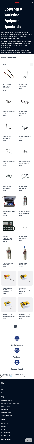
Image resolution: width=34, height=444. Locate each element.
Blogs (3, 390)
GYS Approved (5, 435)
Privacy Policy (5, 406)
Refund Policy (5, 409)
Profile (3, 429)
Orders (3, 426)
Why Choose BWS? (7, 400)
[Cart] (32, 2)
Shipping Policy (6, 412)
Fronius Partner (6, 432)
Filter (5, 64)
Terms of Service (6, 415)
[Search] (6, 2)
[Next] (23, 326)
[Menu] (2, 3)
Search (3, 387)
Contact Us (3, 378)
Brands (3, 393)
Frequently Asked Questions (10, 403)
